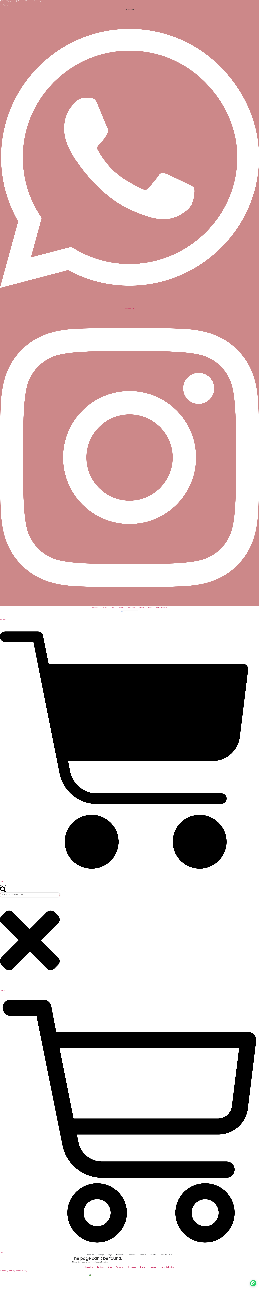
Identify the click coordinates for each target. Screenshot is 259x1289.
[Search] (1, 986)
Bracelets (95, 607)
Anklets (150, 607)
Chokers (141, 607)
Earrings (104, 607)
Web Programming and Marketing (13, 1270)
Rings (112, 607)
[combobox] (30, 895)
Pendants (121, 607)
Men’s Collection (161, 607)
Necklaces (131, 607)
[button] (253, 1283)
